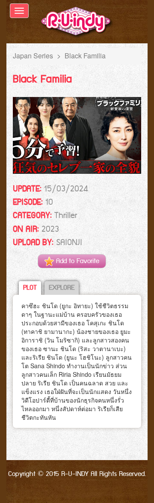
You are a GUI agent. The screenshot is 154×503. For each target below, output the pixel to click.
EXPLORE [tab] (61, 288)
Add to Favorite (76, 261)
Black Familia (85, 56)
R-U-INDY (77, 23)
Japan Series (33, 56)
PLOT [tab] (30, 288)
